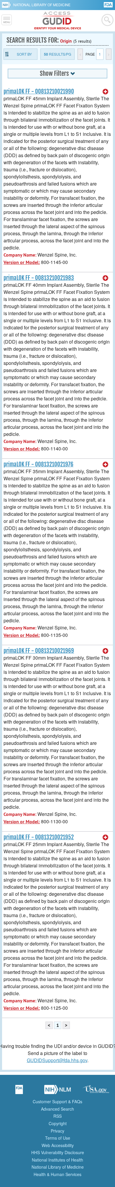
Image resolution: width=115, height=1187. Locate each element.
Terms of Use (57, 1138)
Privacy (57, 1131)
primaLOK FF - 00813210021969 (39, 650)
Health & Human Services (57, 1174)
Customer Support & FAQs (57, 1101)
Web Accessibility (58, 1145)
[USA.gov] (96, 1091)
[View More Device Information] (106, 92)
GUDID (57, 21)
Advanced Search (57, 1109)
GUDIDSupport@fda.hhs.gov (57, 1060)
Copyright (58, 1123)
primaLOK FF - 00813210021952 (39, 837)
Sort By (24, 54)
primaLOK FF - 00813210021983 (39, 277)
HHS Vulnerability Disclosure (57, 1152)
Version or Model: (22, 262)
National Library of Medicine (41, 4)
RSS (57, 1116)
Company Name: (20, 255)
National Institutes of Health (57, 1160)
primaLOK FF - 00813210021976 (38, 464)
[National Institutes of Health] (7, 5)
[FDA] (109, 4)
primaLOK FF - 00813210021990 (39, 91)
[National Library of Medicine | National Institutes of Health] (57, 1091)
